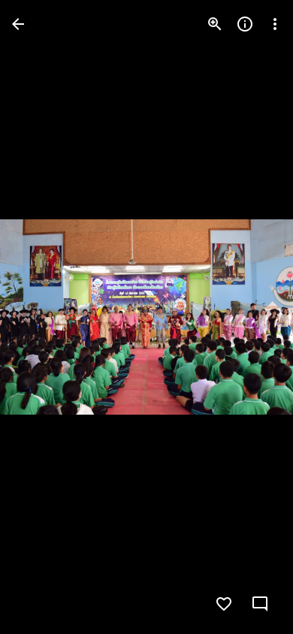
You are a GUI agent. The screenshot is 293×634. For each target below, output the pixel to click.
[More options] (275, 24)
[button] (42, 317)
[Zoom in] (215, 24)
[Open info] (245, 24)
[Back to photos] (18, 24)
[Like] (224, 604)
